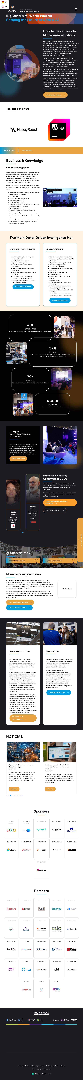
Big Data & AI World (33, 1020)
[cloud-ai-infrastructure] (7, 1020)
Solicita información (53, 95)
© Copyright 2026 (22, 1066)
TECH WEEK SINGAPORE (67, 1043)
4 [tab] (12, 795)
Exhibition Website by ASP (43, 1074)
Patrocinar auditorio (23, 287)
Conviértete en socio (57, 693)
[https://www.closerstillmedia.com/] (71, 1061)
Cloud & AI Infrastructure (12, 1020)
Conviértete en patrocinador (17, 718)
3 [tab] (10, 795)
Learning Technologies (66, 1020)
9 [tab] (19, 795)
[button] (22, 532)
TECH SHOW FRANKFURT (67, 1047)
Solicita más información (18, 602)
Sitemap (63, 1066)
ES (6, 2)
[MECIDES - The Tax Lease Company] (67, 589)
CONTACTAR (36, 1040)
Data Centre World (41, 1020)
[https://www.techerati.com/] (12, 1061)
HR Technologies (56, 1020)
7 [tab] (16, 795)
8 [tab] (18, 795)
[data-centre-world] (38, 1020)
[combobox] (4, 2)
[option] (4, 7)
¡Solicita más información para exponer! (36, 150)
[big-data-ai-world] (29, 1020)
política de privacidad (37, 1066)
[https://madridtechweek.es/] (74, 1020)
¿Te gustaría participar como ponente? (57, 503)
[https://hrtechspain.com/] (61, 1020)
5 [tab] (13, 795)
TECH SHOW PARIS (65, 1050)
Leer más (14, 789)
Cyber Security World (23, 1020)
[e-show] (46, 1020)
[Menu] (75, 8)
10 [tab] (21, 795)
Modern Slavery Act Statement (41, 1069)
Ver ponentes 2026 (53, 510)
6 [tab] (15, 795)
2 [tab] (9, 795)
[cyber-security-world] (19, 1020)
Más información (18, 459)
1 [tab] (7, 795)
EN (6, 7)
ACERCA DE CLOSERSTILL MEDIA (43, 1043)
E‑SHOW (49, 1020)
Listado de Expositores (17, 608)
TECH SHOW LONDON (66, 1040)
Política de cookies (52, 1066)
